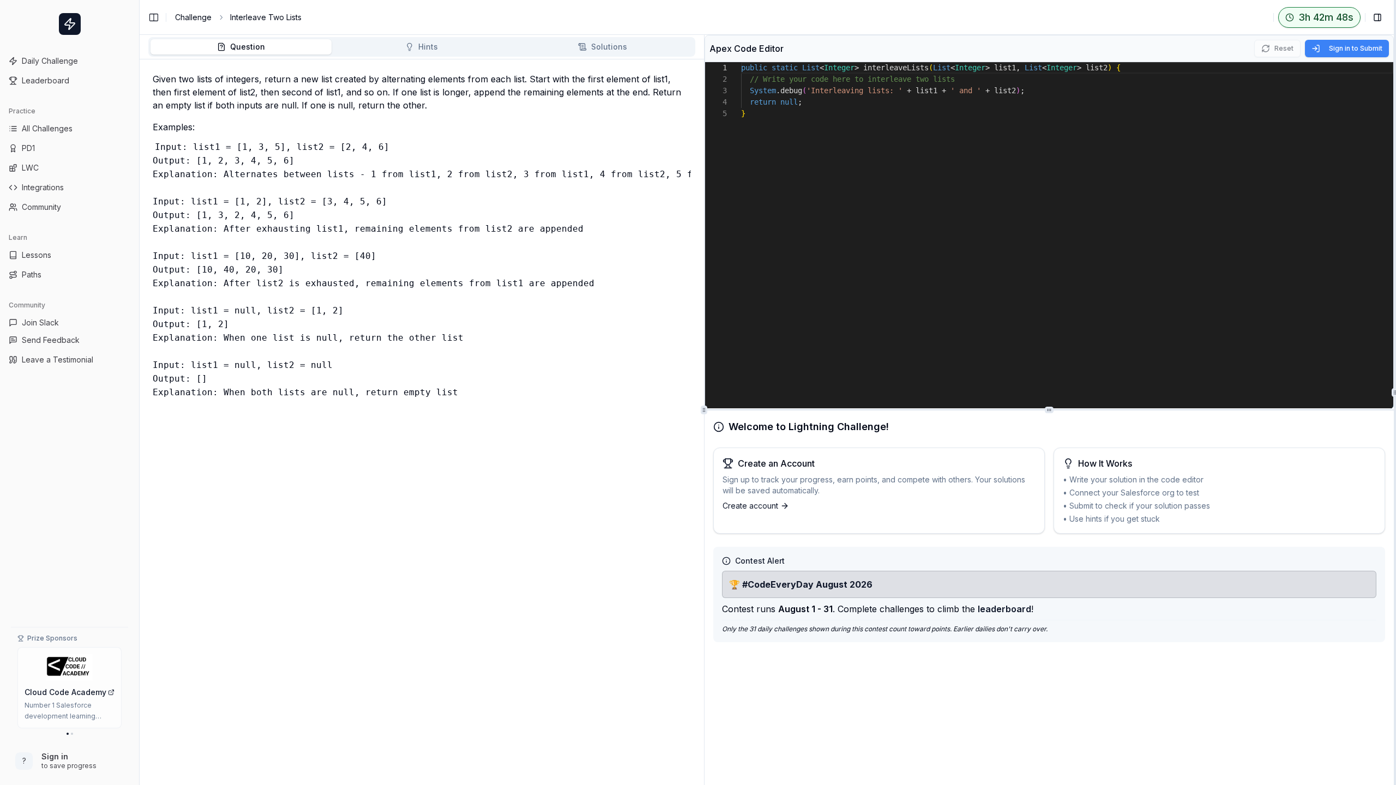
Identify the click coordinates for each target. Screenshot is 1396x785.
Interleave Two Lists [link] (266, 17)
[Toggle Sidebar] (139, 392)
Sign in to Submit (1355, 48)
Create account (750, 505)
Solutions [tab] (609, 46)
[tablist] (421, 47)
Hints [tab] (428, 46)
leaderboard (1004, 608)
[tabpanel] (422, 424)
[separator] (1395, 392)
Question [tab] (247, 46)
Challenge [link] (193, 17)
